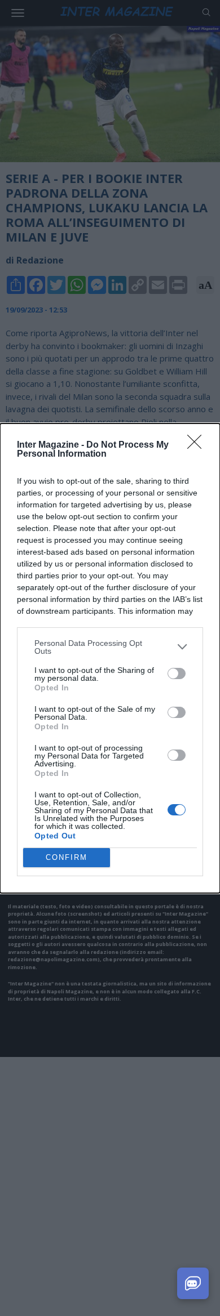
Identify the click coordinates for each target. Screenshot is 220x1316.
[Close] (198, 445)
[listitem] (110, 647)
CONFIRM (66, 857)
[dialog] (110, 658)
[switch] (177, 673)
